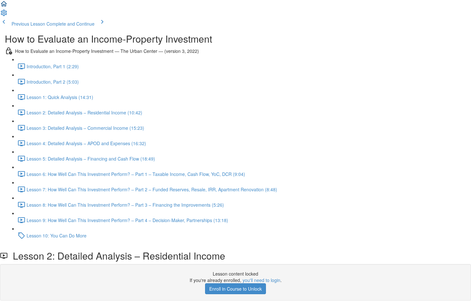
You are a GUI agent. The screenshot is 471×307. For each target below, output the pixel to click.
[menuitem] (4, 15)
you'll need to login (261, 280)
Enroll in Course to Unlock (235, 289)
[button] (4, 6)
